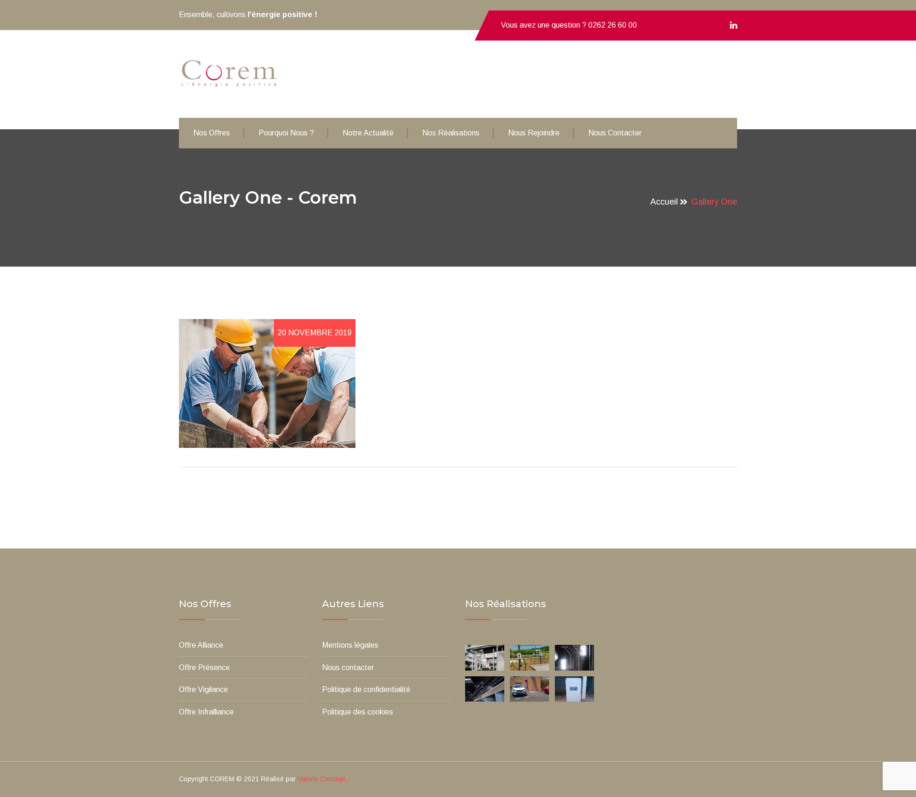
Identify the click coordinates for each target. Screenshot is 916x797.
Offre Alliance (201, 645)
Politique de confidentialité (366, 689)
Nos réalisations (450, 133)
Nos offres (211, 133)
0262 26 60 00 (612, 25)
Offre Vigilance (203, 689)
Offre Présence (204, 667)
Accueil (664, 202)
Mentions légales (350, 645)
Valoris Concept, (322, 779)
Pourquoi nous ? (286, 133)
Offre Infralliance (206, 712)
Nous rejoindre (534, 133)
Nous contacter (615, 133)
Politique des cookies (357, 712)
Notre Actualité (368, 133)
